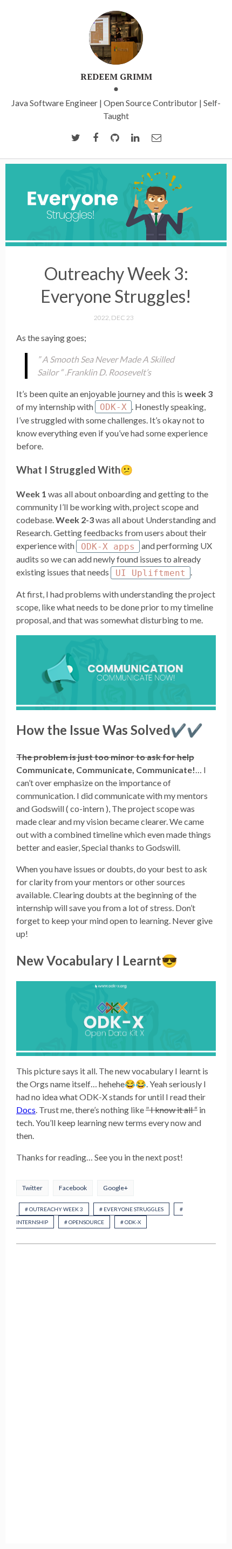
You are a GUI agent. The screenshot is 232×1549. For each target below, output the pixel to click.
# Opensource (84, 1222)
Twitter (32, 1188)
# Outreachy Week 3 (54, 1209)
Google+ (115, 1188)
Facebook (73, 1188)
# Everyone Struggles (131, 1209)
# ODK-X (130, 1222)
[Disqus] (116, 1395)
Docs (26, 1110)
